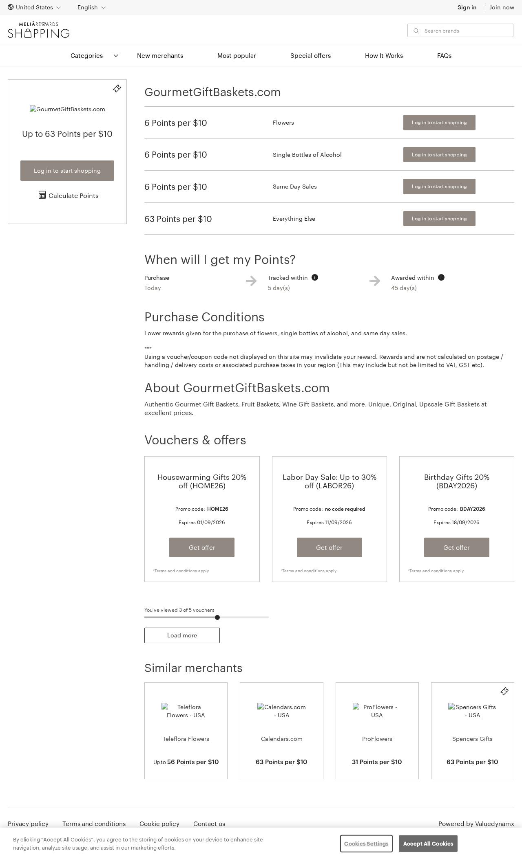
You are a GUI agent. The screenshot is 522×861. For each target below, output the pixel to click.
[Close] (509, 843)
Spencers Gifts (472, 738)
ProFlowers (377, 738)
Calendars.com (282, 738)
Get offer (202, 547)
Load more (182, 635)
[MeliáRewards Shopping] (38, 29)
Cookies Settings (366, 843)
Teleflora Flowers (186, 738)
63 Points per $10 (178, 219)
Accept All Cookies (428, 843)
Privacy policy (28, 823)
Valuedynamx (494, 823)
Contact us (209, 823)
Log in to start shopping (67, 170)
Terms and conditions (94, 823)
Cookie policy (159, 823)
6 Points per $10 (175, 122)
